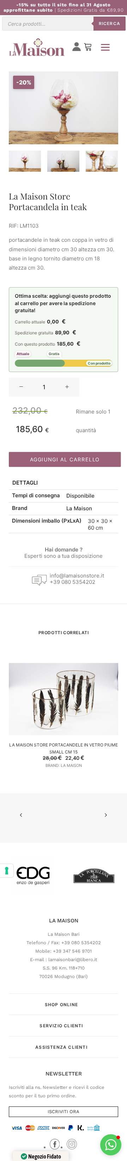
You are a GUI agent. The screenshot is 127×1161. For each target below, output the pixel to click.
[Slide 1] (25, 161)
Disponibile (80, 495)
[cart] (88, 48)
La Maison (79, 508)
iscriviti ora (63, 1111)
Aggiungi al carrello (65, 459)
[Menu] (105, 47)
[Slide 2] (63, 161)
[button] (21, 387)
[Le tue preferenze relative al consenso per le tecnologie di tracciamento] (6, 870)
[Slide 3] (102, 161)
